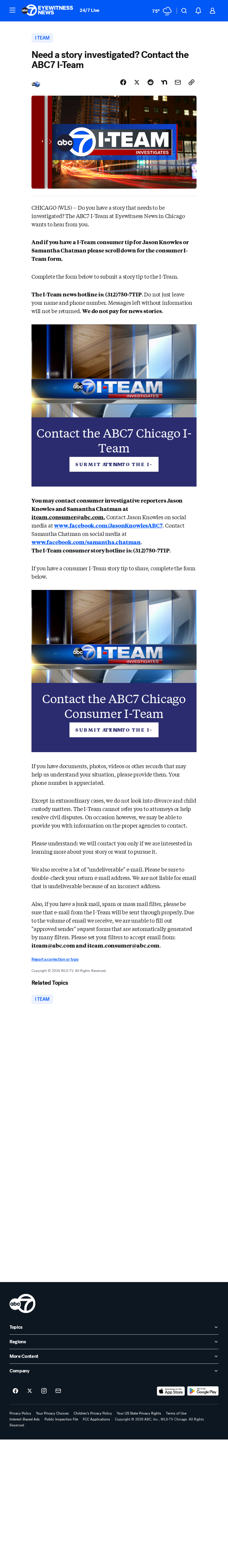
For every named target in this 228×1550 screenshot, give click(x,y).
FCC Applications (96, 1419)
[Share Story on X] (137, 82)
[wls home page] (22, 1303)
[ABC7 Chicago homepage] (47, 10)
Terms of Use (176, 1413)
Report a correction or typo (54, 959)
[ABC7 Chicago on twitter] (30, 1391)
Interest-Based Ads (25, 1419)
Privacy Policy (20, 1413)
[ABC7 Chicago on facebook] (15, 1391)
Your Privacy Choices (52, 1413)
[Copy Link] (191, 82)
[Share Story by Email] (178, 82)
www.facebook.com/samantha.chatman (86, 542)
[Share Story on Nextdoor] (164, 82)
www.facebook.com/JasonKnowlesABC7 (108, 525)
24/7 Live (89, 10)
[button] (12, 10)
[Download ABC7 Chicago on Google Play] (202, 1391)
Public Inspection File (61, 1419)
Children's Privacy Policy (93, 1413)
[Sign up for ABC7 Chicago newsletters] (58, 1391)
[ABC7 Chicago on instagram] (44, 1391)
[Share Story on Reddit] (150, 82)
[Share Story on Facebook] (123, 82)
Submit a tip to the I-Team (113, 464)
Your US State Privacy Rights (139, 1413)
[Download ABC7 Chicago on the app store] (171, 1391)
